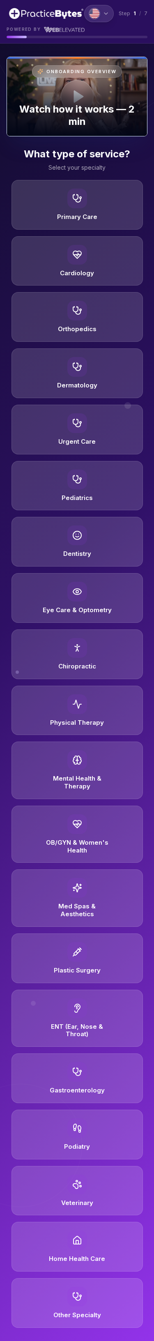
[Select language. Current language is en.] (99, 13)
